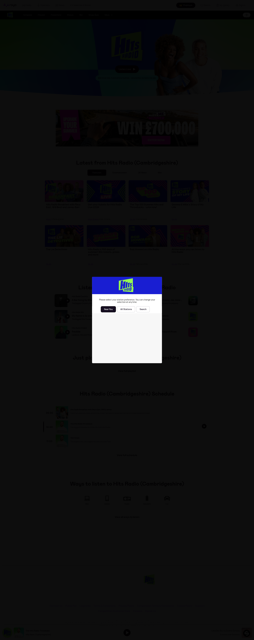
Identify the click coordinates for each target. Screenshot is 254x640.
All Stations (126, 309)
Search (143, 309)
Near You (108, 309)
